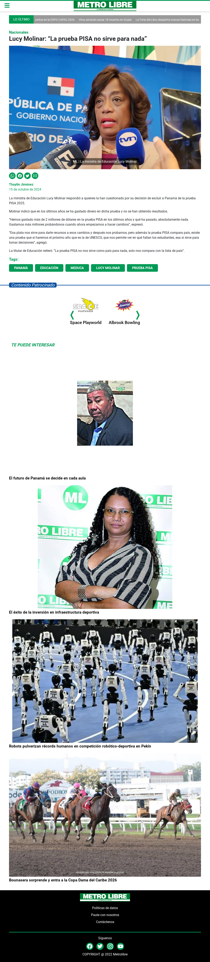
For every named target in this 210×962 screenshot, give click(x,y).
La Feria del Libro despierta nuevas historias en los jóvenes (139, 19)
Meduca (77, 268)
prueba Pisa (142, 268)
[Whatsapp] (12, 175)
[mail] (110, 946)
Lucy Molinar (108, 268)
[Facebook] (20, 175)
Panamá (21, 268)
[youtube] (120, 946)
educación (49, 268)
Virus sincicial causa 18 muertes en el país (71, 19)
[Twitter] (27, 175)
